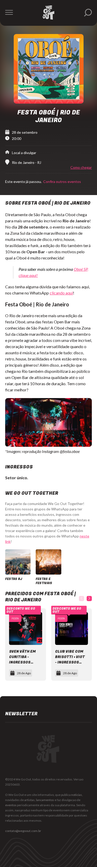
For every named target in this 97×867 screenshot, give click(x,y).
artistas (29, 800)
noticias (76, 795)
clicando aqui (61, 292)
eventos (11, 805)
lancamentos (45, 800)
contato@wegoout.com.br (23, 831)
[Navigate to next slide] (89, 598)
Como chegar (81, 167)
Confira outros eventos (61, 181)
